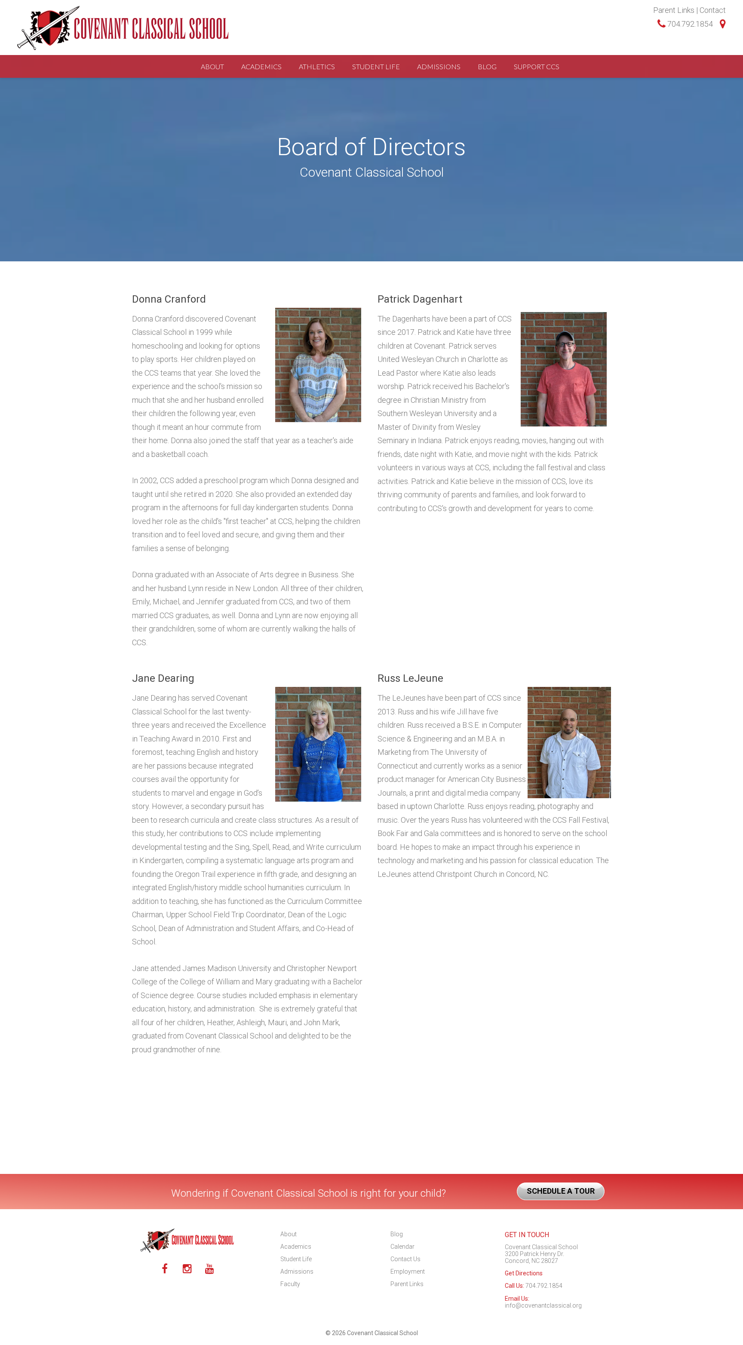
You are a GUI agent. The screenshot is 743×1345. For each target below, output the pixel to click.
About (288, 1234)
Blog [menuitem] (487, 66)
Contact (713, 10)
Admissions (296, 1271)
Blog (396, 1234)
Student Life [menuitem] (376, 66)
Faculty (290, 1284)
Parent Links (673, 10)
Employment (407, 1271)
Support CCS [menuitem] (536, 66)
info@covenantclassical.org (543, 1305)
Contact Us (405, 1259)
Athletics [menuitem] (317, 66)
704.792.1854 (689, 23)
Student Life (296, 1259)
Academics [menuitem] (261, 66)
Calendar (402, 1246)
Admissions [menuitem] (439, 66)
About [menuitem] (212, 66)
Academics (295, 1246)
